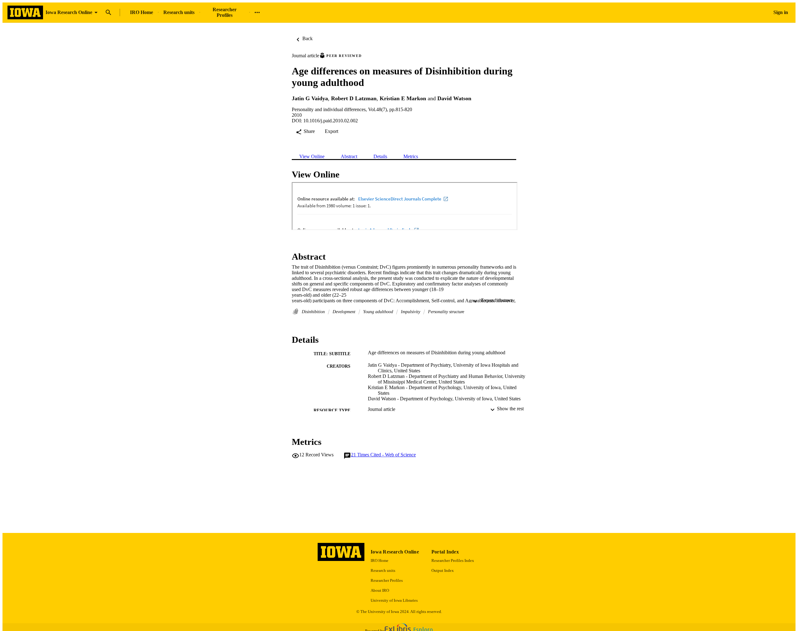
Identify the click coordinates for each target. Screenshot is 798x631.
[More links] (257, 12)
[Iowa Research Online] (25, 13)
